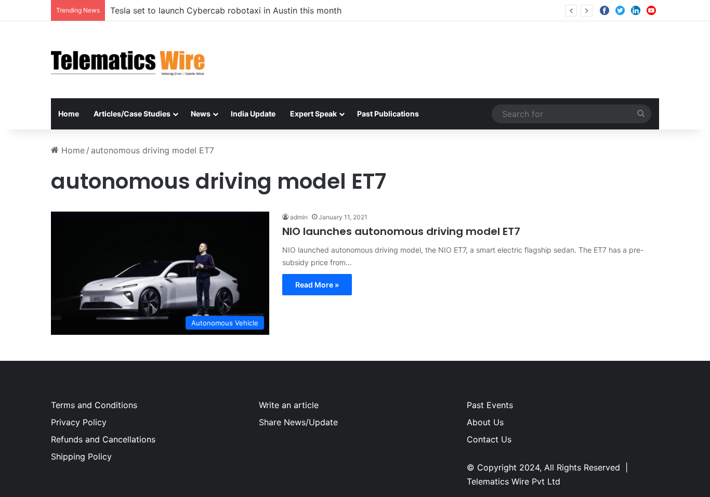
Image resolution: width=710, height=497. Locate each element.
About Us (485, 422)
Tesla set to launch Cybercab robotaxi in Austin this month (225, 10)
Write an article (289, 405)
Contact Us (489, 439)
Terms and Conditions (94, 405)
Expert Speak (313, 113)
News (201, 113)
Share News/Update (298, 422)
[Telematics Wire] (128, 59)
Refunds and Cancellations (103, 439)
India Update (253, 113)
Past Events (490, 405)
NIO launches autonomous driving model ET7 (401, 231)
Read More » (317, 284)
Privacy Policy (79, 422)
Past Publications (388, 113)
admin (299, 217)
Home (68, 113)
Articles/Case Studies (132, 113)
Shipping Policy (81, 456)
